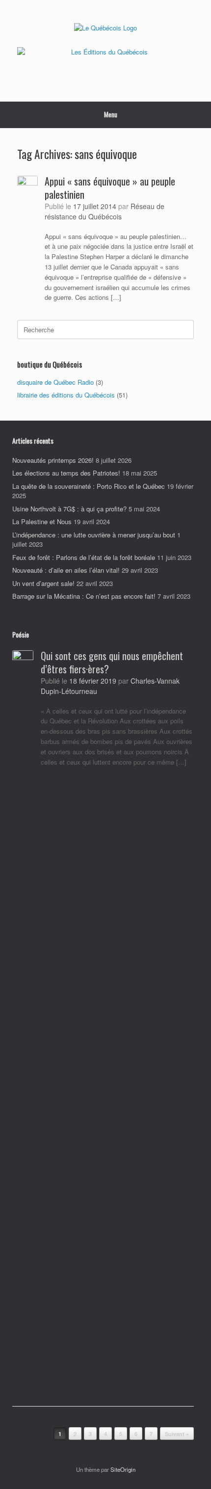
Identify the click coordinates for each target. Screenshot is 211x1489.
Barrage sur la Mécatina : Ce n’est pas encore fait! (84, 596)
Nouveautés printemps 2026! (53, 460)
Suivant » (177, 1433)
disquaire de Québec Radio (55, 382)
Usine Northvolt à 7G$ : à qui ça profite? (69, 508)
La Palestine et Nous (42, 521)
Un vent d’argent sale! (43, 583)
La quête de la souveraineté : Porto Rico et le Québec (88, 486)
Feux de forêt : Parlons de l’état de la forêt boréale (83, 557)
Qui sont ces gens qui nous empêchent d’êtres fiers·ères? (112, 662)
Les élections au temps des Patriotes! (66, 473)
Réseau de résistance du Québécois (104, 211)
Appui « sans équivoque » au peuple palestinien (110, 188)
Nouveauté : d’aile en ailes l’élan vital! (66, 570)
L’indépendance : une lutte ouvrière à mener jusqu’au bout (93, 534)
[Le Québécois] (105, 27)
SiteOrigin (122, 1469)
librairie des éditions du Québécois (66, 394)
